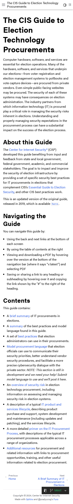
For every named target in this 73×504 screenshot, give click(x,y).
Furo (56, 499)
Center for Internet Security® (28, 149)
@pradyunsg (44, 499)
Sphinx (29, 499)
